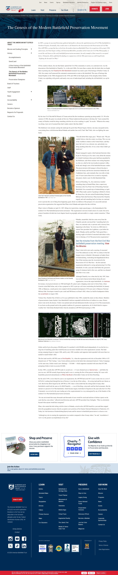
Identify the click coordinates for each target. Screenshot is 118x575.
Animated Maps (43, 493)
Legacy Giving (84, 497)
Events (52, 2)
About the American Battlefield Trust (19, 15)
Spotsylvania (94, 370)
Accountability (12, 100)
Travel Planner (63, 495)
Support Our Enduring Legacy (98, 2)
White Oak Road (67, 375)
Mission (100, 493)
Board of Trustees (13, 84)
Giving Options (17, 529)
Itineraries (62, 506)
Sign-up (58, 2)
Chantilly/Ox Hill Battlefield (62, 71)
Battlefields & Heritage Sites (63, 490)
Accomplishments (15, 57)
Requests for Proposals (15, 112)
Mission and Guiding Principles (17, 49)
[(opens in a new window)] (10, 539)
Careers (10, 104)
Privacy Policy (103, 541)
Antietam (107, 281)
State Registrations (104, 549)
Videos (41, 510)
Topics (41, 497)
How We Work (102, 489)
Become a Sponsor (13, 108)
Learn (33, 10)
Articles (41, 506)
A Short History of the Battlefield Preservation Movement (20, 66)
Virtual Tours (62, 514)
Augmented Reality (64, 518)
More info (91, 573)
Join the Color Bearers (82, 523)
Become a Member (84, 518)
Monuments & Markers (63, 500)
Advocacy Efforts (83, 514)
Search (80, 10)
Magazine (81, 529)
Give (40, 2)
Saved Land (12, 61)
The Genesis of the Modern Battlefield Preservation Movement (18, 73)
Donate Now (17, 500)
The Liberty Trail (65, 522)
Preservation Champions (17, 80)
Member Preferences (82, 2)
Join (107, 9)
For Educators (43, 522)
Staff (9, 88)
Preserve (52, 10)
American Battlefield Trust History (37, 15)
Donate (95, 9)
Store (110, 2)
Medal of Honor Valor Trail (64, 528)
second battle (44, 294)
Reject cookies (101, 573)
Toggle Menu (31, 49)
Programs (101, 497)
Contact (17, 532)
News (45, 2)
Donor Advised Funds (82, 502)
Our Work (64, 10)
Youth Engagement (13, 92)
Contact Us (11, 116)
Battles (41, 489)
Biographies (42, 501)
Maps (40, 518)
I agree (84, 573)
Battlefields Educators (69, 2)
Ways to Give (82, 493)
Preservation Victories (82, 509)
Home (15, 8)
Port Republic (67, 358)
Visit (42, 10)
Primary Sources (44, 514)
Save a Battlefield (83, 489)
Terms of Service (103, 545)
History (9, 53)
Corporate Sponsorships (102, 519)
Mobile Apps (62, 510)
